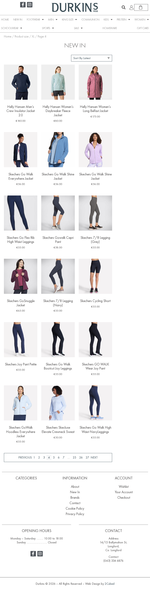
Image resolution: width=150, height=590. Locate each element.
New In (17, 19)
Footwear (33, 19)
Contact (75, 503)
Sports (46, 28)
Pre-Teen (121, 19)
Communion (90, 19)
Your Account (124, 492)
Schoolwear (9, 28)
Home (5, 19)
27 (87, 457)
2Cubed (109, 584)
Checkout (123, 497)
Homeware (110, 28)
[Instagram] (29, 4)
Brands (74, 497)
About (75, 486)
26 (81, 457)
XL (33, 36)
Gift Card (143, 28)
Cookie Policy (75, 508)
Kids (106, 19)
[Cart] (141, 7)
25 (74, 457)
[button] (124, 7)
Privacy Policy (75, 514)
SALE (76, 28)
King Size (67, 19)
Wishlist (124, 486)
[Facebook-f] (23, 4)
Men (51, 19)
